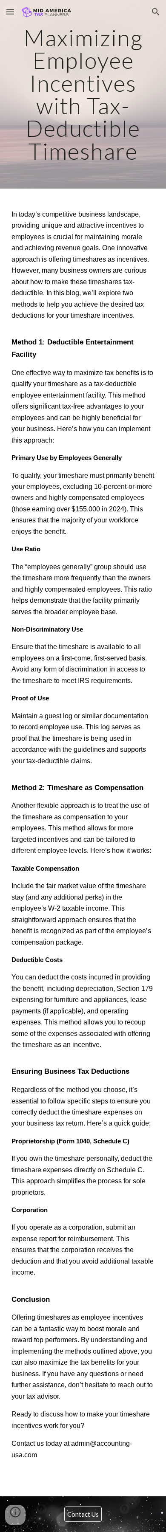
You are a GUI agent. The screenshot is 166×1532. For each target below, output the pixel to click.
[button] (10, 11)
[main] (83, 94)
